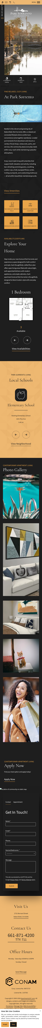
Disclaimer (9, 1006)
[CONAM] (21, 981)
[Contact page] (6, 2)
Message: (9, 860)
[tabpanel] (21, 848)
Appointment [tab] (17, 802)
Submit (11, 886)
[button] (15, 340)
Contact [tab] (8, 802)
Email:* (8, 831)
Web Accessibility (29, 1006)
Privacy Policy (14, 880)
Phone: (8, 840)
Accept (5, 1024)
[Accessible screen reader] (2, 2)
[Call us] (14, 2)
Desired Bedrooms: (13, 850)
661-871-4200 (21, 937)
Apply (34, 82)
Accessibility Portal (7, 81)
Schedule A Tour (21, 81)
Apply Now (9, 779)
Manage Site (18, 1006)
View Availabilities (21, 348)
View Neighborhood (21, 443)
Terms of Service (26, 880)
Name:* (8, 821)
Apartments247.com (28, 998)
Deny (13, 1024)
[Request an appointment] (10, 2)
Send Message (21, 972)
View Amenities (12, 191)
